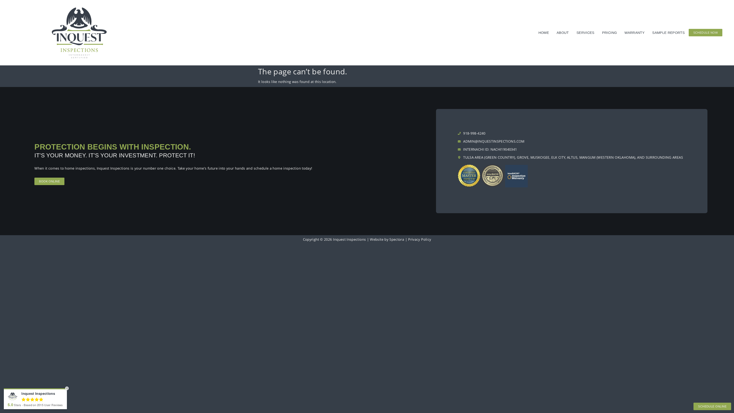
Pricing (609, 33)
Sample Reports (668, 33)
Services (585, 33)
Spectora (396, 239)
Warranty (634, 33)
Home (543, 33)
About (563, 33)
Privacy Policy (419, 239)
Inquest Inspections (349, 239)
